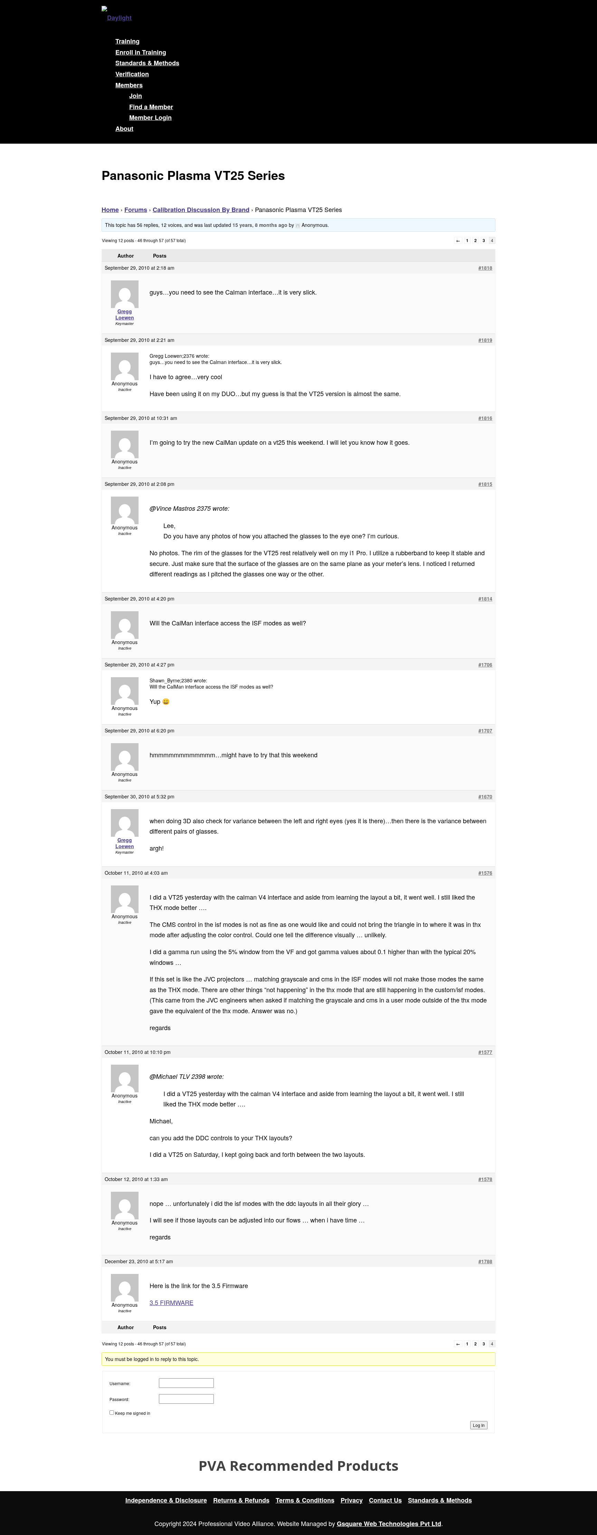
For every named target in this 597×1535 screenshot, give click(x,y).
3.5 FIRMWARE (171, 1302)
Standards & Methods (147, 62)
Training (127, 41)
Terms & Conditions (305, 1500)
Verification (132, 73)
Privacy (352, 1500)
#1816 (485, 418)
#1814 (485, 598)
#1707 (485, 730)
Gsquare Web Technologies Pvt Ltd (389, 1523)
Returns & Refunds (241, 1500)
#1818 (485, 268)
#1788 (485, 1261)
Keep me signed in (132, 1413)
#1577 (485, 1052)
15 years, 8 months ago (260, 224)
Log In (479, 1425)
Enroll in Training (140, 52)
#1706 (485, 664)
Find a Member (151, 106)
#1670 (485, 796)
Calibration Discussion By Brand (201, 209)
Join (135, 95)
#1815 (485, 484)
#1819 (485, 340)
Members (129, 84)
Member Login (150, 117)
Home (110, 209)
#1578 (485, 1179)
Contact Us (385, 1500)
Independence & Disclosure (166, 1500)
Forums (135, 209)
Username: (120, 1383)
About (124, 128)
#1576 (485, 873)
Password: (119, 1399)
